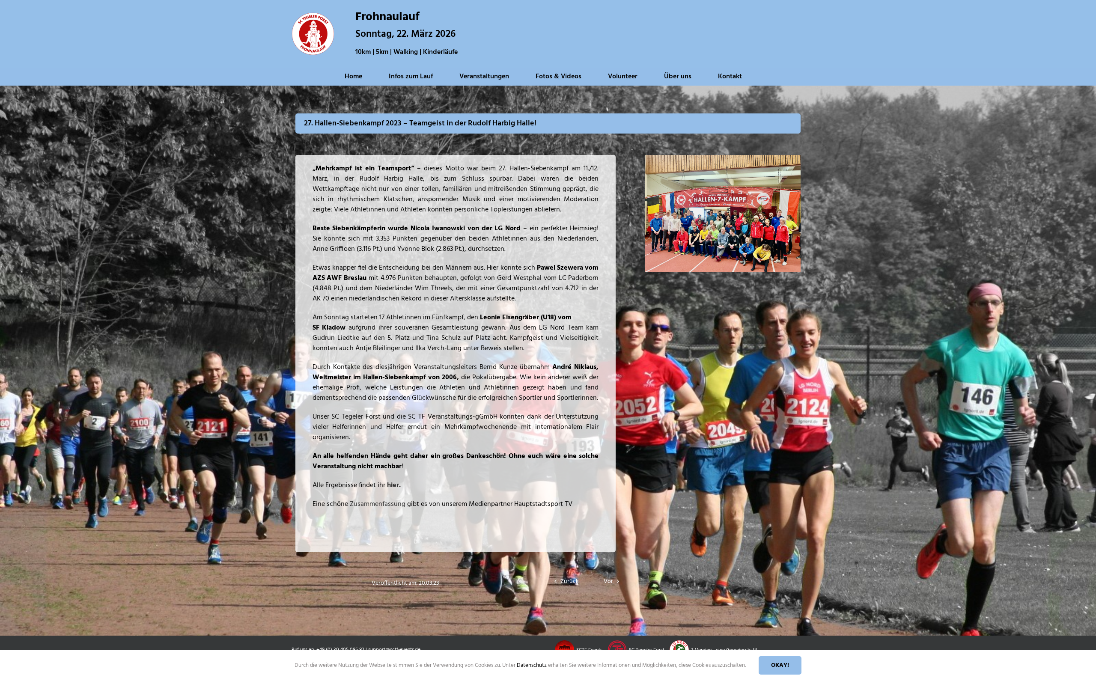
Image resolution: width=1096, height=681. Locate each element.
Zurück (569, 581)
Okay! (780, 665)
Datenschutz (532, 665)
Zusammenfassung (377, 504)
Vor (608, 581)
